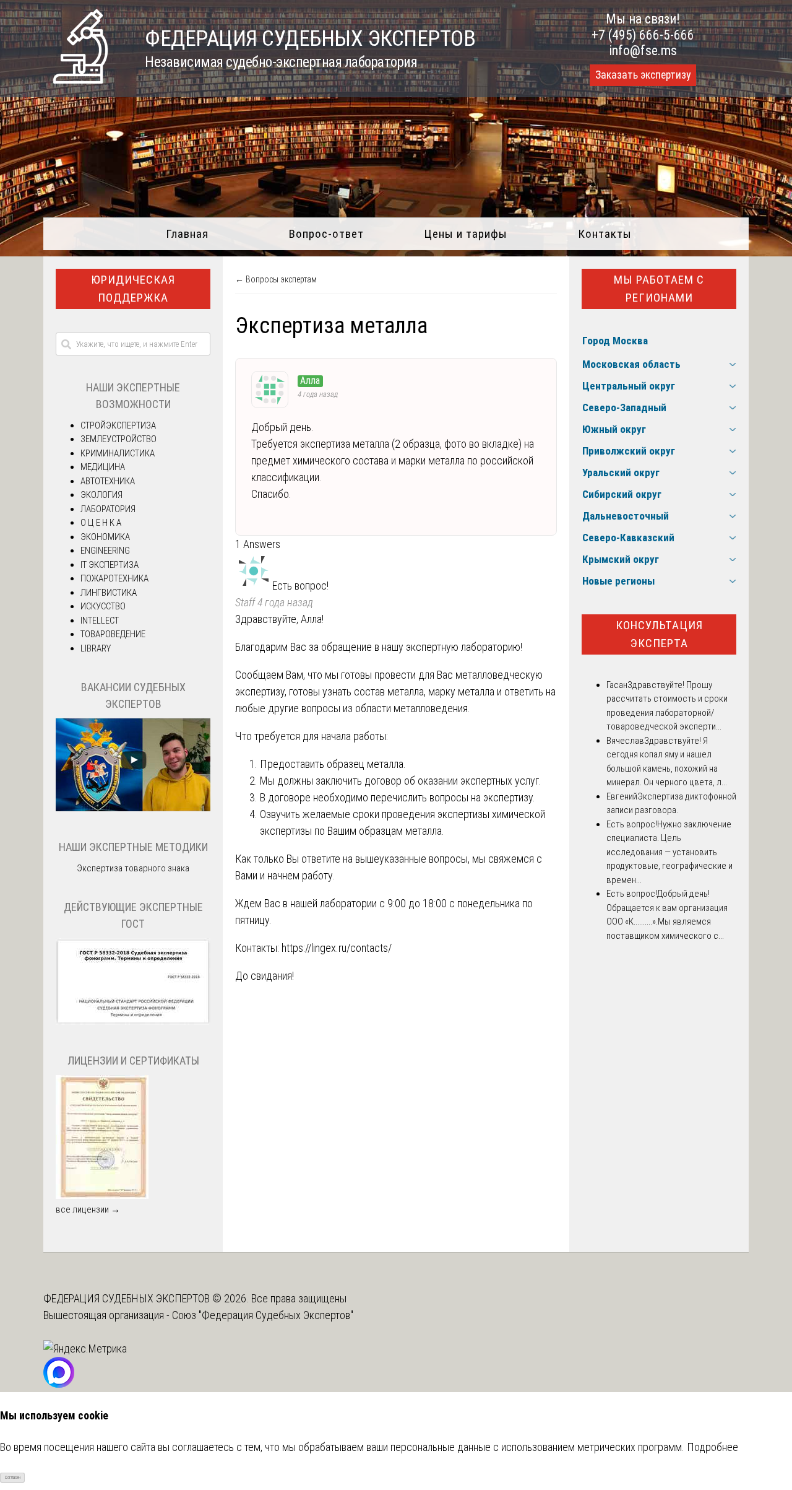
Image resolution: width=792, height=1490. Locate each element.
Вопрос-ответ (326, 234)
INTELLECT (99, 620)
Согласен (12, 1477)
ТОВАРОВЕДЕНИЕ (112, 634)
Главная (187, 234)
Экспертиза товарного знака (133, 868)
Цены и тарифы (465, 234)
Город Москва (615, 340)
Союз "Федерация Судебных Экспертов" (262, 1315)
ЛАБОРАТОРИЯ (108, 509)
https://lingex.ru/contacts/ (337, 947)
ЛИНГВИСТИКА (108, 592)
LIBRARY (95, 648)
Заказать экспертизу (643, 75)
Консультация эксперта (659, 634)
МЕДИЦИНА (102, 467)
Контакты (605, 234)
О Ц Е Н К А (100, 522)
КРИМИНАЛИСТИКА (117, 453)
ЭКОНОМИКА (105, 536)
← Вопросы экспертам (276, 279)
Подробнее (712, 1446)
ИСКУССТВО (103, 606)
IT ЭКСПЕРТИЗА (109, 564)
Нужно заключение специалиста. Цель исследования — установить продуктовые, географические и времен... (669, 852)
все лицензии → (88, 1209)
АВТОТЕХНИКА (107, 481)
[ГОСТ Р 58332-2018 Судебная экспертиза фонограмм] (133, 1021)
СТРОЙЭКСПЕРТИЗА (118, 425)
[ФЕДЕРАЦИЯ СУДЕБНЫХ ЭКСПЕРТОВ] (80, 79)
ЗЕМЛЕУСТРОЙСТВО (118, 439)
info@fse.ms (643, 50)
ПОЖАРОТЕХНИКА (114, 578)
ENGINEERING (105, 550)
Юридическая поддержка (133, 288)
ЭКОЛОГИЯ (101, 494)
